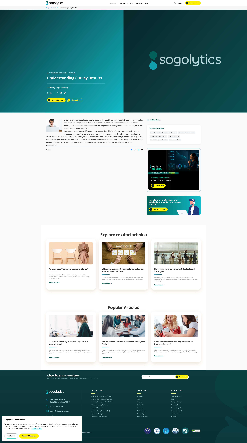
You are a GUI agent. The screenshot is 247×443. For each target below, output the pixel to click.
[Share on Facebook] (54, 93)
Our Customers (141, 411)
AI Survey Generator (174, 136)
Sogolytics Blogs (62, 88)
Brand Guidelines (142, 416)
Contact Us (140, 405)
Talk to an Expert (176, 411)
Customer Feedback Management (101, 399)
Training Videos (176, 414)
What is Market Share (175, 139)
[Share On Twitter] (57, 93)
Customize (11, 436)
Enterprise (139, 3)
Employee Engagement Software (159, 139)
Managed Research (97, 408)
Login (180, 3)
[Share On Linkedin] (61, 93)
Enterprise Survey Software (169, 132)
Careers (139, 402)
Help (172, 399)
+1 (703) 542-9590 (56, 406)
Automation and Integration (99, 416)
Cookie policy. (36, 428)
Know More (53, 282)
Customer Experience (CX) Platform (102, 396)
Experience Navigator (97, 414)
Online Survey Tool (155, 132)
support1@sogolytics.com (59, 411)
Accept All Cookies (29, 436)
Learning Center (176, 405)
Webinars (174, 416)
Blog (131, 3)
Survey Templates (176, 408)
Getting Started (176, 396)
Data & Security (87, 432)
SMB (146, 3)
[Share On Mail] (65, 93)
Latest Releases (176, 402)
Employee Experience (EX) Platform (102, 402)
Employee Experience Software (158, 136)
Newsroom (140, 408)
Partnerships (141, 414)
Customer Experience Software (186, 132)
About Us (140, 396)
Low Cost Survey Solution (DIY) (100, 411)
